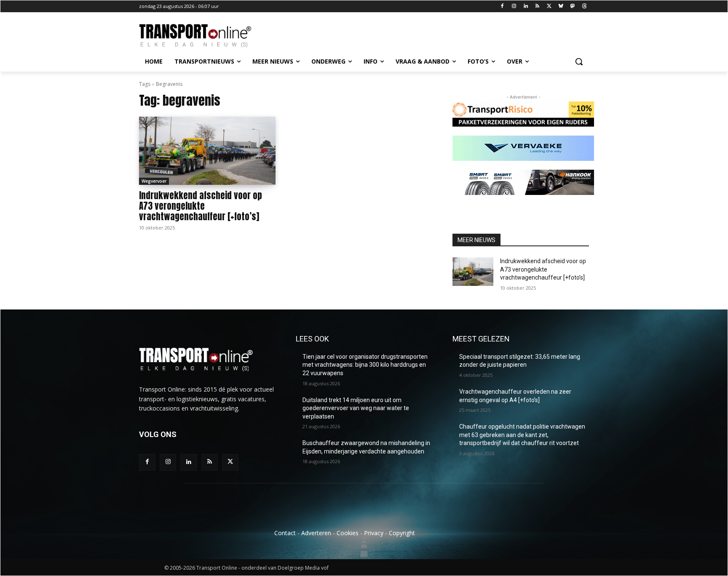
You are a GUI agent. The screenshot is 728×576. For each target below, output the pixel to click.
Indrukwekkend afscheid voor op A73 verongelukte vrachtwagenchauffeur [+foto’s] (200, 206)
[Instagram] (514, 6)
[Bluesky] (561, 6)
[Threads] (584, 6)
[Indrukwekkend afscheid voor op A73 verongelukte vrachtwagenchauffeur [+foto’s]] (207, 151)
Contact (285, 533)
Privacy (373, 533)
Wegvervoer (154, 181)
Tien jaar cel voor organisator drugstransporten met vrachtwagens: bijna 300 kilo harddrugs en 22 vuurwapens (365, 364)
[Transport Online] (206, 36)
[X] (549, 6)
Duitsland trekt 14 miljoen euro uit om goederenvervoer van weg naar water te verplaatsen (355, 408)
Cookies (348, 533)
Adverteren (316, 533)
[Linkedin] (525, 6)
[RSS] (537, 6)
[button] (579, 61)
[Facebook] (502, 6)
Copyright (402, 533)
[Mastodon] (572, 6)
